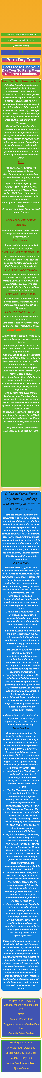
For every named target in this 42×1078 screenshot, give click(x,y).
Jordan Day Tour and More (21, 34)
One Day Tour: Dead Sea (21, 1047)
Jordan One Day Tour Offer (21, 1052)
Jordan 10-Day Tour (21, 1058)
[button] (21, 51)
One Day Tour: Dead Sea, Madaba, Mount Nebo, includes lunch (21, 1005)
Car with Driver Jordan (21, 1033)
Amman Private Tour (21, 1019)
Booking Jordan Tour (21, 1042)
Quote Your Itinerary (21, 46)
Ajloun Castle (21, 1068)
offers (21, 1013)
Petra (21, 162)
